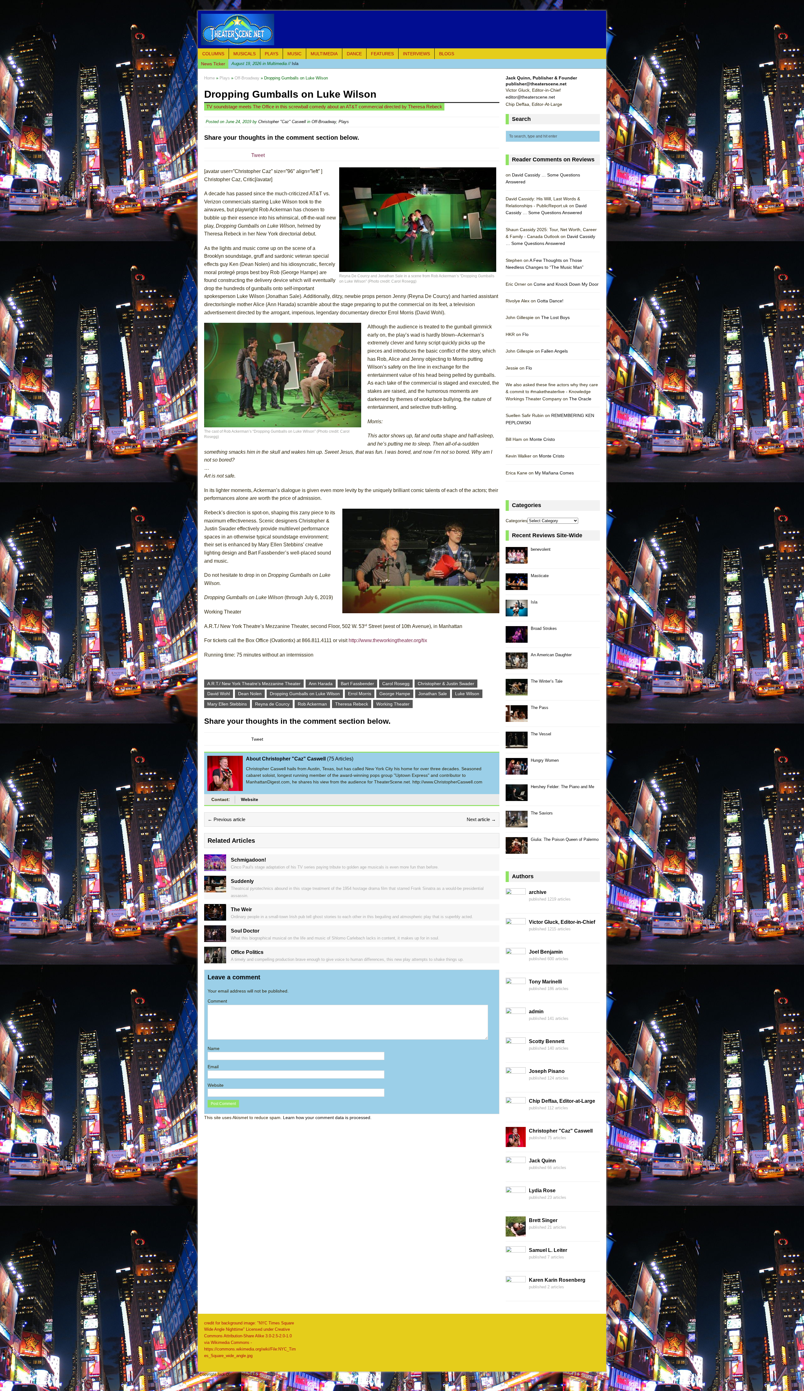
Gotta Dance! (550, 300)
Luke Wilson (467, 693)
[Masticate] (517, 586)
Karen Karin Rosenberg (557, 1280)
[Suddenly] (215, 888)
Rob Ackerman (312, 703)
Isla (534, 602)
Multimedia (324, 53)
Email (213, 1066)
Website (249, 799)
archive (537, 892)
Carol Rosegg (396, 683)
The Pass (539, 707)
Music (294, 53)
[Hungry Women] (517, 771)
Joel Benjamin (546, 952)
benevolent (541, 549)
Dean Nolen (250, 693)
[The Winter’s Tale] (517, 692)
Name (214, 1048)
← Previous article (226, 819)
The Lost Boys (555, 317)
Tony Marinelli (545, 981)
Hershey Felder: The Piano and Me (562, 786)
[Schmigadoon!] (215, 867)
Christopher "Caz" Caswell (282, 121)
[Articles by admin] (516, 1023)
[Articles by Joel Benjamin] (516, 964)
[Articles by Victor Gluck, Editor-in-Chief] (516, 934)
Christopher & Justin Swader (446, 683)
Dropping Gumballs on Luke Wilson (305, 693)
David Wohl (218, 693)
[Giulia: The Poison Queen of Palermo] (517, 850)
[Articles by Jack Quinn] (516, 1173)
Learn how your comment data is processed (326, 1117)
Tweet (258, 155)
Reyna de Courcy (272, 703)
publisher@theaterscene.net (536, 83)
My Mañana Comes (554, 472)
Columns (213, 53)
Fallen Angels (554, 351)
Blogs (446, 53)
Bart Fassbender (357, 683)
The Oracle (580, 398)
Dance (354, 53)
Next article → (481, 819)
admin (536, 1011)
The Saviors (542, 813)
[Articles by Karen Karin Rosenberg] (516, 1292)
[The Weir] (215, 916)
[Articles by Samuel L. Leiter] (516, 1262)
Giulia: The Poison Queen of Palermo (565, 839)
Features (382, 53)
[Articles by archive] (516, 904)
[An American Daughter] (517, 665)
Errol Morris (359, 693)
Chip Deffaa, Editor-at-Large (562, 1101)
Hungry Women (545, 760)
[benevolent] (517, 560)
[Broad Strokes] (517, 639)
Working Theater (393, 703)
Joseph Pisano (547, 1071)
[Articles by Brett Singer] (516, 1232)
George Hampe (394, 693)
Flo (525, 334)
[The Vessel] (517, 744)
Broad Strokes (277, 63)
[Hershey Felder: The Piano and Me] (517, 797)
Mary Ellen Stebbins (227, 703)
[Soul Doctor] (215, 938)
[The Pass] (517, 718)
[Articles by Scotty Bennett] (516, 1053)
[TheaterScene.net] (402, 29)
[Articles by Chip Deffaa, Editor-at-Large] (516, 1113)
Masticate (540, 575)
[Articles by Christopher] (516, 1143)
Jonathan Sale (432, 693)
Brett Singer (543, 1220)
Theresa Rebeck (351, 703)
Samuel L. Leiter (548, 1250)
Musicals (244, 53)
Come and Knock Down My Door (566, 284)
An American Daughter (551, 654)
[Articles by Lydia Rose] (516, 1202)
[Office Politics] (215, 959)
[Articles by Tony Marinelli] (516, 994)
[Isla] (517, 612)
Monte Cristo (542, 439)
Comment (217, 1001)
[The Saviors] (517, 823)
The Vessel (541, 734)
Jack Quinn (542, 1160)
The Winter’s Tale (546, 681)
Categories (516, 520)
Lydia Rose (542, 1190)
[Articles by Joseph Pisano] (516, 1083)
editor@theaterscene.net (530, 97)
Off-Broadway (324, 121)
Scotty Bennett (546, 1041)
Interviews (416, 53)
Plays (271, 53)
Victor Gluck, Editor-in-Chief (562, 922)
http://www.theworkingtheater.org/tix (388, 640)
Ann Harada (321, 683)
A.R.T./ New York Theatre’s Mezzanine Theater (254, 683)
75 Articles (340, 758)
